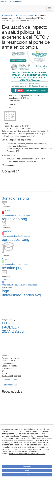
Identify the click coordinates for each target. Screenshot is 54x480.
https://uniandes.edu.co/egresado (15, 264)
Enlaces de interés (11, 379)
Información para (11, 384)
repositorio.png (14, 218)
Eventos (5, 279)
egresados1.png (15, 239)
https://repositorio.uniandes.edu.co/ (16, 236)
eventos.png (12, 267)
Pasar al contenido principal (11, 1)
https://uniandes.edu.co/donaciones (16, 215)
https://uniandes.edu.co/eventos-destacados (19, 284)
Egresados (6, 259)
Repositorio (6, 231)
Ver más (12, 107)
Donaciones (6, 210)
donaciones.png (15, 198)
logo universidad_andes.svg (21, 293)
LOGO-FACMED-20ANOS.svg (13, 327)
